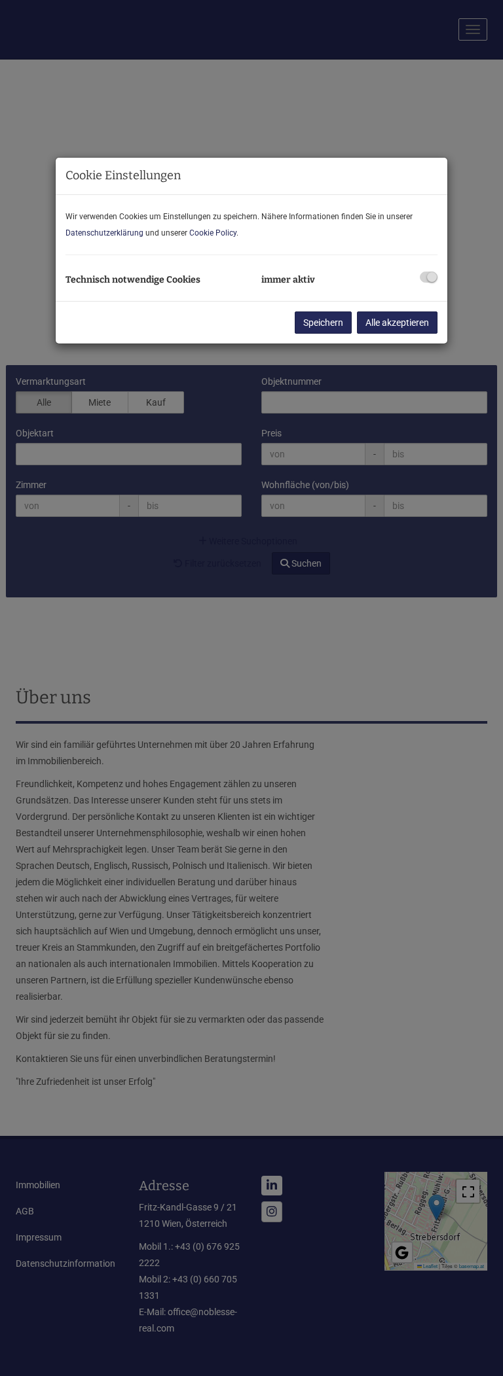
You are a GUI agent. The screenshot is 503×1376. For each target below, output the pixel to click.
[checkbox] (429, 277)
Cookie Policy (212, 233)
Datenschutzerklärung (104, 233)
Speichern (323, 322)
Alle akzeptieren (397, 322)
